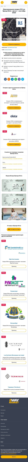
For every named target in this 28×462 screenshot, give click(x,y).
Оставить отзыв (15, 229)
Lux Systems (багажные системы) (14, 355)
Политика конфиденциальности (8, 453)
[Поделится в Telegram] (12, 79)
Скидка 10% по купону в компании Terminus (14, 389)
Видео (2, 416)
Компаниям (3, 426)
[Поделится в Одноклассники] (8, 79)
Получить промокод (14, 44)
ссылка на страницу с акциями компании (12, 158)
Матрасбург (14, 323)
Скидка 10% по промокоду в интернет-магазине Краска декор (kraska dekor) (14, 102)
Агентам (3, 423)
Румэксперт (14, 291)
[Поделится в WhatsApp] (15, 79)
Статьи (2, 445)
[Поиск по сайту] (25, 2)
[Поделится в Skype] (22, 79)
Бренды (2, 413)
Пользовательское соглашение (8, 448)
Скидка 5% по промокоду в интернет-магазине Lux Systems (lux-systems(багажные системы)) (14, 358)
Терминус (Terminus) (14, 387)
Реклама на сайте (5, 429)
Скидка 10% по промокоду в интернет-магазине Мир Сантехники (14, 262)
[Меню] (2, 2)
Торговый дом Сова (12, 47)
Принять (14, 456)
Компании (3, 410)
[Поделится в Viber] (19, 79)
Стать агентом (4, 432)
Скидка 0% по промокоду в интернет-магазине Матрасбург (14, 326)
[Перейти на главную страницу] (14, 2)
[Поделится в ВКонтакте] (5, 79)
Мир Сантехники (14, 259)
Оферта (2, 438)
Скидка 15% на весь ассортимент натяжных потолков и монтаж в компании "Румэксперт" (14, 294)
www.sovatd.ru (8, 49)
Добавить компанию (5, 435)
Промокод (14, 266)
